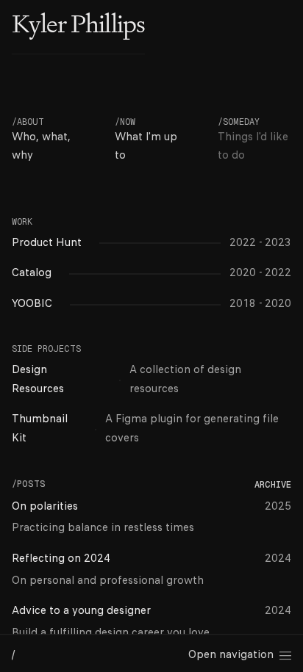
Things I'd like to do (253, 146)
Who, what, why (41, 146)
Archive (272, 485)
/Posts (29, 484)
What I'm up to (146, 146)
